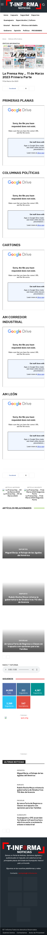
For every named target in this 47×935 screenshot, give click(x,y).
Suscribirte (23, 697)
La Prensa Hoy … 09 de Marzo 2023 (12, 495)
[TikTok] (15, 899)
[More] (32, 88)
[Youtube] (23, 915)
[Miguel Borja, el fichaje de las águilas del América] (23, 535)
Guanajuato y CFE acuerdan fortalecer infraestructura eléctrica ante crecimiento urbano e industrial (29, 821)
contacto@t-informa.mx (28, 873)
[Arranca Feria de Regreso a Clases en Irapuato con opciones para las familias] (23, 629)
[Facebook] (15, 884)
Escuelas (23, 640)
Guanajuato (21, 815)
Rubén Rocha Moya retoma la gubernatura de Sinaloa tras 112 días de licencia (23, 599)
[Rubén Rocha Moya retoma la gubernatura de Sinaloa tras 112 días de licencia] (23, 582)
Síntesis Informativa (15, 39)
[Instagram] (30, 884)
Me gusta (9, 684)
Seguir (23, 684)
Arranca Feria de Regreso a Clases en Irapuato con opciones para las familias (23, 646)
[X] (30, 899)
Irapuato (23, 594)
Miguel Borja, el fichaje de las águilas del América (23, 553)
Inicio (4, 39)
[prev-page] (4, 657)
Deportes (23, 549)
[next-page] (8, 657)
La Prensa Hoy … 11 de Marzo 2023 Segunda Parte (34, 498)
